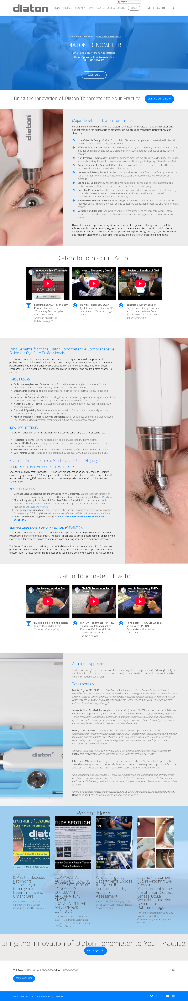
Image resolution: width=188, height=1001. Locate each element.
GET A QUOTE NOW (159, 98)
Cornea (140, 874)
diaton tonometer (63, 874)
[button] (94, 75)
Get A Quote (95, 950)
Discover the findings (37, 506)
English (123, 2)
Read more (108, 497)
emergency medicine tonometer (28, 874)
